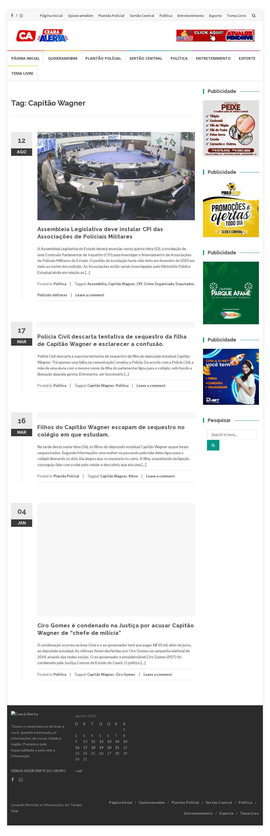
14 (117, 741)
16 (77, 747)
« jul (78, 770)
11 (93, 741)
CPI (139, 284)
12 (101, 741)
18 (93, 747)
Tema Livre (236, 15)
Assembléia (97, 284)
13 (109, 741)
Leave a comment (89, 295)
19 (101, 747)
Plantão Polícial (111, 15)
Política (166, 15)
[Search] (213, 445)
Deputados (185, 284)
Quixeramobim (80, 15)
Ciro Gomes (125, 674)
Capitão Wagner (121, 284)
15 (125, 741)
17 (85, 747)
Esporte (215, 15)
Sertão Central (142, 15)
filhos (133, 476)
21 (117, 747)
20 (109, 747)
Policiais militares (52, 295)
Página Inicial (51, 15)
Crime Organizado (159, 284)
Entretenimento (190, 15)
